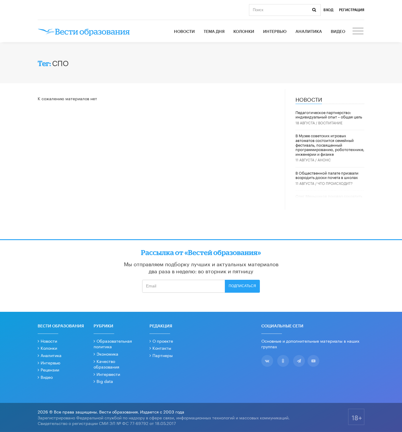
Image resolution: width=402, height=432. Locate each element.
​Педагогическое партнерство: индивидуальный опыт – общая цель (328, 114)
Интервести (108, 374)
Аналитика (308, 32)
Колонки (243, 32)
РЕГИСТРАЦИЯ (351, 10)
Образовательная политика (113, 343)
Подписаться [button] (242, 286)
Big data (105, 381)
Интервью (275, 32)
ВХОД (328, 10)
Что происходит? (335, 183)
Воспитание (330, 122)
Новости (184, 32)
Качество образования (106, 364)
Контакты (161, 347)
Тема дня (214, 32)
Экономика (107, 353)
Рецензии (50, 369)
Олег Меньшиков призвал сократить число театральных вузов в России (328, 198)
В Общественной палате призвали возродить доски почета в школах (326, 175)
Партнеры (162, 355)
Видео (338, 32)
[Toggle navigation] (358, 32)
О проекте (162, 340)
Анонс (324, 159)
